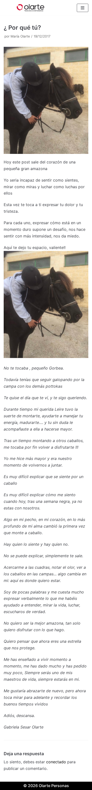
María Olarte (20, 36)
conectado (56, 761)
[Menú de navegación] (82, 8)
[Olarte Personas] (30, 7)
